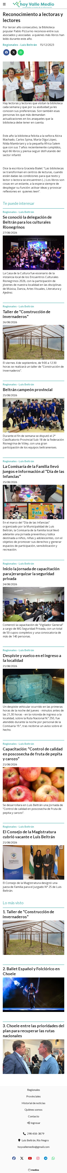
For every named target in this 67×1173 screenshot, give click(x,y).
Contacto (33, 1116)
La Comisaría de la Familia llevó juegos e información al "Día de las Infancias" (33, 471)
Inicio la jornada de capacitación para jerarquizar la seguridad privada (31, 573)
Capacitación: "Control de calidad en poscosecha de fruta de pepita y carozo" (33, 753)
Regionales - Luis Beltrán (20, 45)
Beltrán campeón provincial (28, 389)
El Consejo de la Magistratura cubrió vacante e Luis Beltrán (29, 834)
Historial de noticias (33, 1103)
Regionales (33, 1089)
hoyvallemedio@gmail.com (33, 1146)
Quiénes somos (33, 1109)
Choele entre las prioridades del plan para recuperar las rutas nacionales (33, 1030)
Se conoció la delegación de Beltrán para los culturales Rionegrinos (27, 222)
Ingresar (35, 1122)
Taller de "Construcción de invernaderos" (26, 314)
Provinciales (33, 1096)
